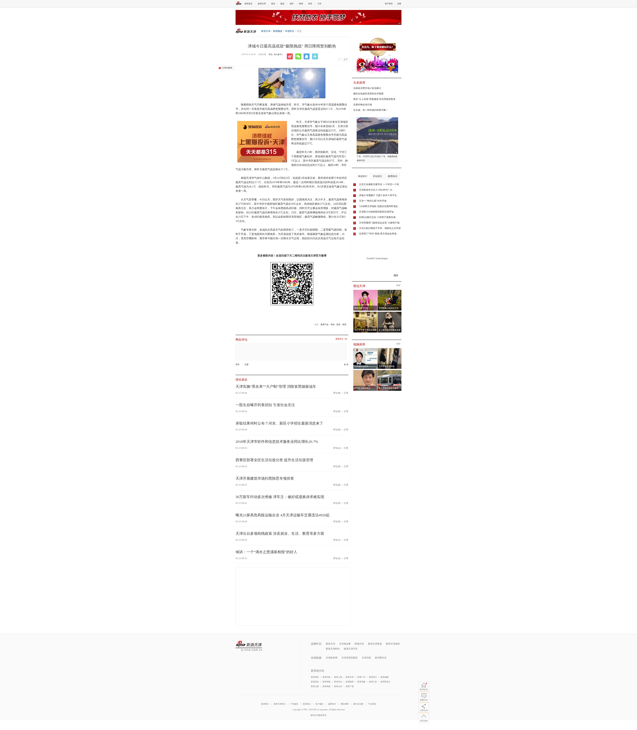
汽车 (319, 3)
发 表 (346, 365)
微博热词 (392, 176)
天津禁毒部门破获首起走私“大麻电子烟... (380, 222)
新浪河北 (338, 682)
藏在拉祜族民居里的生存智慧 (368, 93)
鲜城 (301, 3)
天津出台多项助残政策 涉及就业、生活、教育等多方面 (280, 533)
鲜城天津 (359, 644)
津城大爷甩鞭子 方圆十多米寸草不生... (379, 195)
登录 (238, 364)
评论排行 (377, 176)
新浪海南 (326, 686)
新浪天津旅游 (393, 644)
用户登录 (389, 3)
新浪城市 (315, 677)
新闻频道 (277, 31)
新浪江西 (315, 686)
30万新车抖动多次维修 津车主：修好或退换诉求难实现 (280, 497)
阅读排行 (362, 176)
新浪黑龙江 (385, 682)
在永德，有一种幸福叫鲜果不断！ (370, 110)
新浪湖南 (326, 682)
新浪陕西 (350, 682)
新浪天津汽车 (351, 649)
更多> (398, 285)
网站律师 (345, 704)
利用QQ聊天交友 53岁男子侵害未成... (378, 217)
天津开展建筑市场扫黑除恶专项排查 (265, 478)
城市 (292, 3)
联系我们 (307, 704)
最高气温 (324, 324)
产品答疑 (372, 704)
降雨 (344, 324)
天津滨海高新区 (349, 658)
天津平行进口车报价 (372, 156)
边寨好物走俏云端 (362, 104)
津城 (332, 324)
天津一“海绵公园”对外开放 (373, 201)
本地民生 (289, 31)
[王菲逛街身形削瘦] (390, 349)
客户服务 (319, 704)
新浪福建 (385, 677)
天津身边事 (345, 644)
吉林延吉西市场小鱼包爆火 (367, 88)
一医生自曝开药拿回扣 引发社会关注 (265, 405)
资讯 (273, 3)
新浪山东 (338, 686)
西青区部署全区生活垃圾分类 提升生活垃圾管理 (274, 460)
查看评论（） (341, 339)
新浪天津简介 (280, 704)
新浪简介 (265, 704)
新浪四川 (373, 677)
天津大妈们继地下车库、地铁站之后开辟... (381, 228)
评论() (337, 393)
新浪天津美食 (375, 644)
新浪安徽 (361, 682)
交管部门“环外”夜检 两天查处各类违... (378, 233)
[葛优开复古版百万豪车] (390, 371)
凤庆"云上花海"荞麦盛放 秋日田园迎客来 (374, 99)
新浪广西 (350, 686)
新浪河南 (326, 677)
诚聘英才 (332, 704)
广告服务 (294, 704)
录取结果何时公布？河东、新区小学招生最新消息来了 (279, 423)
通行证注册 (358, 704)
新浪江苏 (373, 682)
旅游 (282, 3)
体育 (310, 3)
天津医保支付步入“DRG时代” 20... (376, 190)
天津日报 (366, 658)
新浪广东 (361, 677)
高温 (338, 324)
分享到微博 (227, 68)
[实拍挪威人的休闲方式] (390, 291)
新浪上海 (338, 677)
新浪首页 (248, 3)
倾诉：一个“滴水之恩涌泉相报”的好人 (266, 552)
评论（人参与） (276, 54)
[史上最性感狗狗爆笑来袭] (390, 313)
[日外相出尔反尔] (365, 349)
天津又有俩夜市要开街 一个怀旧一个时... (380, 184)
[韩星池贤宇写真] (365, 291)
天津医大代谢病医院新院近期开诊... (377, 212)
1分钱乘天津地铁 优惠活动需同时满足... (379, 206)
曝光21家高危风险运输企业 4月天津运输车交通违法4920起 (283, 515)
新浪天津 (262, 3)
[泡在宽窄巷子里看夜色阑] (365, 313)
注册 (399, 3)
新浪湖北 (315, 682)
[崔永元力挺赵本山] (365, 371)
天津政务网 (331, 658)
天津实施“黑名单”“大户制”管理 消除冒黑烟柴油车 (276, 386)
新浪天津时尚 (333, 649)
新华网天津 (381, 658)
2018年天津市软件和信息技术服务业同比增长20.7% (277, 441)
